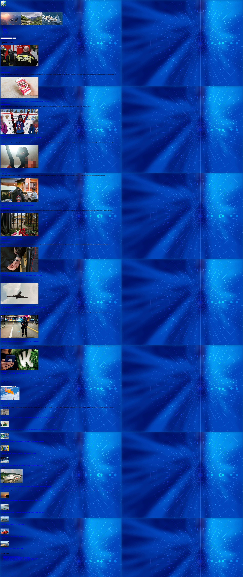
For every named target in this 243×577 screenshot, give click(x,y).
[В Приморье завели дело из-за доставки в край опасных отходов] (5, 450)
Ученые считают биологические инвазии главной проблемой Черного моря (21, 500)
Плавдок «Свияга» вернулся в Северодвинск (13, 524)
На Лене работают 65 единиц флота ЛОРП (12, 548)
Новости (5, 26)
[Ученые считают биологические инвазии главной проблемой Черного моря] (5, 497)
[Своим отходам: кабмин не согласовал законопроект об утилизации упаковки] (5, 438)
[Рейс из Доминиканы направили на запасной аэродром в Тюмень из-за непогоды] (121, 293)
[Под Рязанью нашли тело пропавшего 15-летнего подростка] (121, 190)
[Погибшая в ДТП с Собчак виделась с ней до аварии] (121, 359)
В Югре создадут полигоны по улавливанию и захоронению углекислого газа (22, 403)
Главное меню (4, 39)
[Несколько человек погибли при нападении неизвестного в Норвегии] (121, 326)
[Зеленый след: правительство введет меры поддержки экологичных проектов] (5, 462)
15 (8, 381)
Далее (10, 381)
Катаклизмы (5, 32)
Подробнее (3, 76)
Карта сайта (5, 35)
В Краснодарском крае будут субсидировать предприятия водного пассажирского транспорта (26, 486)
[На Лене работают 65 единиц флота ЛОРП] (5, 546)
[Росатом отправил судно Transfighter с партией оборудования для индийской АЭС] (5, 509)
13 (5, 381)
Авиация (5, 29)
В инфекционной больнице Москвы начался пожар (15, 69)
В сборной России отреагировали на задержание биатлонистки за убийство (21, 137)
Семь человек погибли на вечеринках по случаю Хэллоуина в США (18, 560)
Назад (2, 381)
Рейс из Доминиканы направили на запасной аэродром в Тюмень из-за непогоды (23, 307)
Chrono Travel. (4, 8)
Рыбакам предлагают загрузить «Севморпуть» (14, 536)
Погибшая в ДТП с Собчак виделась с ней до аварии (15, 373)
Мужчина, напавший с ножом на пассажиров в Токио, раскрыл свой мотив (19, 559)
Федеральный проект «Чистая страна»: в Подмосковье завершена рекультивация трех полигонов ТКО (29, 417)
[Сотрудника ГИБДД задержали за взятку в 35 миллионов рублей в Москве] (121, 259)
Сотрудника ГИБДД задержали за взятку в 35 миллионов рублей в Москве (21, 275)
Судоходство (6, 31)
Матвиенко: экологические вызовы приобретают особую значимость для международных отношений (29, 429)
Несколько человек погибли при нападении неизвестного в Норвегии (20, 341)
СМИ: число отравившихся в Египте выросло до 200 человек (16, 557)
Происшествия (6, 33)
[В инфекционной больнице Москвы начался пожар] (121, 56)
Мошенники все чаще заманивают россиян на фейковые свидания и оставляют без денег (25, 101)
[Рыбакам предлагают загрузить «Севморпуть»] (5, 534)
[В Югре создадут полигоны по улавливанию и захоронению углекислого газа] (10, 399)
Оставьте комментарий (5, 72)
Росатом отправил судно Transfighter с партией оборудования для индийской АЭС (23, 512)
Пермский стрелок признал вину (10, 171)
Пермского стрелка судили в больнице (11, 239)
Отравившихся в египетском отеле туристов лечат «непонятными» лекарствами (20, 558)
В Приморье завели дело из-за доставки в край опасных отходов (18, 453)
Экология (5, 34)
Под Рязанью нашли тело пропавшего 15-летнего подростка (17, 205)
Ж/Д (4, 30)
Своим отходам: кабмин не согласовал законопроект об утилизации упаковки (22, 441)
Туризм (4, 27)
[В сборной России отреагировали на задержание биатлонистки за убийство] (121, 122)
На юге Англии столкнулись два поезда (11, 556)
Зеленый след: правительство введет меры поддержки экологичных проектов (22, 465)
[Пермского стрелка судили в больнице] (121, 224)
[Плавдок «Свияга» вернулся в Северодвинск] (5, 522)
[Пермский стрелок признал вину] (121, 156)
